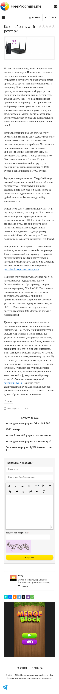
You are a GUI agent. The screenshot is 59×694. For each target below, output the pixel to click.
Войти (36, 17)
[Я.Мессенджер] (6, 597)
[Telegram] (19, 597)
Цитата (25, 586)
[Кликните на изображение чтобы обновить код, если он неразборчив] (18, 551)
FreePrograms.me (26, 6)
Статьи (8, 401)
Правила (37, 668)
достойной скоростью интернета (21, 269)
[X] (23, 597)
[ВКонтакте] (10, 597)
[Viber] (28, 597)
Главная (22, 668)
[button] (9, 486)
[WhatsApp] (32, 597)
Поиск (53, 17)
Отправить (29, 557)
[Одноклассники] (15, 597)
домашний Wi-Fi (13, 382)
